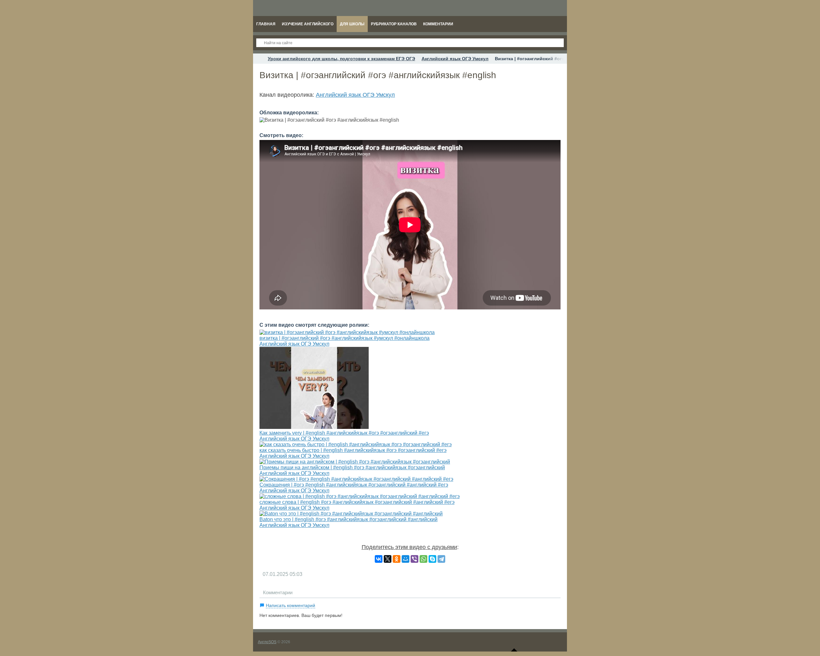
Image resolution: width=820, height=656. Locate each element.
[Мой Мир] (405, 559)
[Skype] (432, 559)
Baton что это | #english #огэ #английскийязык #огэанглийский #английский (348, 519)
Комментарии (277, 592)
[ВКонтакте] (378, 559)
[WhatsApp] (423, 559)
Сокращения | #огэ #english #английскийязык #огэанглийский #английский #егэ (353, 485)
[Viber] (414, 559)
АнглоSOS (267, 642)
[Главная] (258, 58)
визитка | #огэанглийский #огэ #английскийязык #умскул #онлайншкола (344, 338)
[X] (387, 559)
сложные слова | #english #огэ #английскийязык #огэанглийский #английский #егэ (357, 502)
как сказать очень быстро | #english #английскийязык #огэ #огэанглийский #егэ (353, 450)
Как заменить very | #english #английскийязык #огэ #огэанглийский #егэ (344, 433)
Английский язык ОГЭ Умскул (355, 95)
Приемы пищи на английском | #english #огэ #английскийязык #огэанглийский (352, 467)
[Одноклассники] (396, 559)
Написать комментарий (290, 605)
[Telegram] (441, 559)
